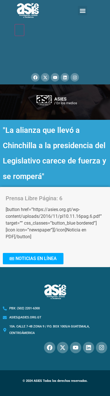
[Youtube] (55, 77)
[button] (82, 10)
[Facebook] (35, 77)
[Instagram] (75, 77)
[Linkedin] (65, 77)
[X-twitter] (45, 77)
